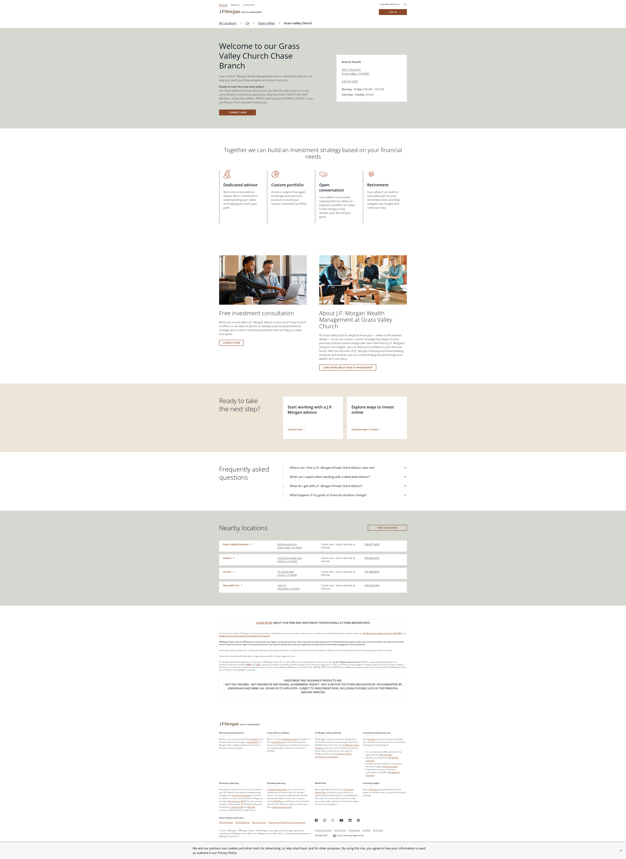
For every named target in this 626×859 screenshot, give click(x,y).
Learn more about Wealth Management (348, 367)
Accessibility (354, 830)
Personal (223, 4)
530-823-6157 (372, 558)
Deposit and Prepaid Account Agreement (287, 822)
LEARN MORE (264, 623)
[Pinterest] (358, 820)
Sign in (393, 12)
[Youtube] (341, 820)
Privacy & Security (323, 830)
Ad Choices (378, 830)
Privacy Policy (227, 853)
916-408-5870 (372, 571)
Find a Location (387, 527)
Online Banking (226, 822)
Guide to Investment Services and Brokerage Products (244, 636)
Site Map (366, 830)
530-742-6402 (372, 585)
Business (235, 4)
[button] (620, 850)
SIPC (258, 664)
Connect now (237, 112)
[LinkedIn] (350, 820)
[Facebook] (316, 820)
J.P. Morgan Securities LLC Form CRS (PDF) (382, 633)
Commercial (248, 4)
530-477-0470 (372, 544)
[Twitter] (332, 820)
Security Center (259, 822)
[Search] (405, 4)
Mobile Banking (242, 822)
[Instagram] (324, 820)
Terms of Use (340, 830)
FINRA (249, 664)
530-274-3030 (350, 81)
